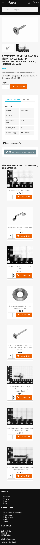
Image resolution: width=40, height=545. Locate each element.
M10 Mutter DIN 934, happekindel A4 (20, 268)
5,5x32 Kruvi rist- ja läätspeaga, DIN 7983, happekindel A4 (20, 468)
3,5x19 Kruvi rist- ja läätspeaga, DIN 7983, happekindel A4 (20, 429)
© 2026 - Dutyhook (9, 542)
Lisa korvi (18, 86)
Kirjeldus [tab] (26, 99)
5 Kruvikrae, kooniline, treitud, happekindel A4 (20, 307)
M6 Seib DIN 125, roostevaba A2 (20, 190)
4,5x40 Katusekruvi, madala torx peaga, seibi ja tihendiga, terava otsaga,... (20, 347)
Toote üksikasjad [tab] (13, 99)
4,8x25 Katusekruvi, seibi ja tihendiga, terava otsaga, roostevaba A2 (20, 389)
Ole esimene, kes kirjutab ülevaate (21, 152)
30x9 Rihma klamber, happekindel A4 (20, 229)
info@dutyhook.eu (8, 539)
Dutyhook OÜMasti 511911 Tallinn (6, 533)
